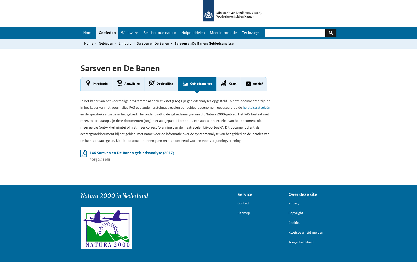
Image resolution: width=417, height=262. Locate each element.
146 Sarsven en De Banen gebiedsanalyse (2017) (131, 152)
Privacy (293, 203)
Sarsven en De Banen (153, 43)
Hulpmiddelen (193, 32)
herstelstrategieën (256, 107)
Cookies (294, 222)
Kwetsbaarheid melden (305, 232)
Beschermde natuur (159, 32)
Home (88, 32)
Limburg (125, 43)
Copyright (295, 213)
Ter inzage (250, 32)
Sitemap (243, 213)
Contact (243, 203)
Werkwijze (129, 32)
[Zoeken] (330, 33)
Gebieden (107, 32)
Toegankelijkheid (301, 242)
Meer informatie (223, 32)
